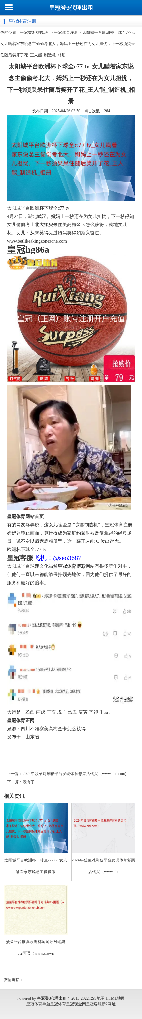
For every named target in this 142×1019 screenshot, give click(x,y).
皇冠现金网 (76, 1004)
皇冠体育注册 (66, 32)
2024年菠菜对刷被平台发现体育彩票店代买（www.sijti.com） (76, 773)
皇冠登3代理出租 (71, 7)
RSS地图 (97, 998)
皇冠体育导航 (38, 1004)
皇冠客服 (94, 1004)
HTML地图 (115, 998)
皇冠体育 (58, 1004)
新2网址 (109, 1004)
